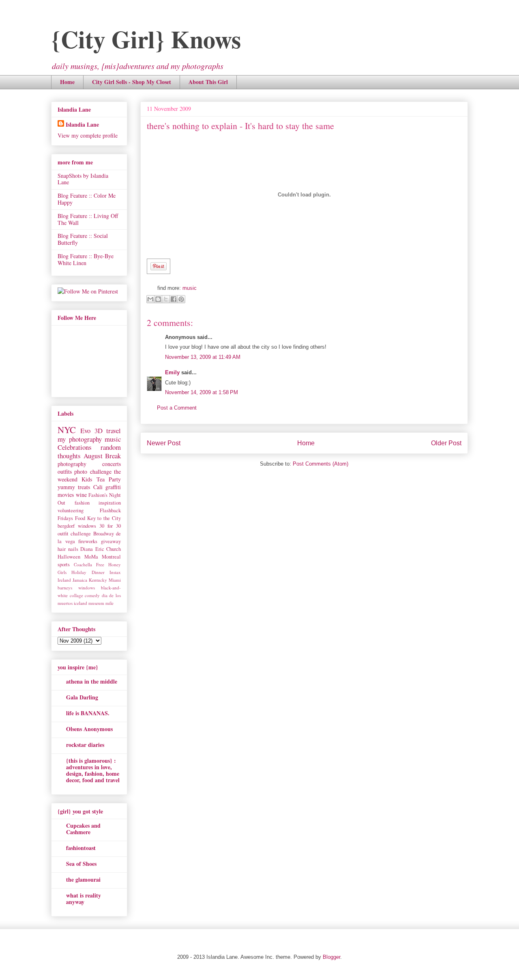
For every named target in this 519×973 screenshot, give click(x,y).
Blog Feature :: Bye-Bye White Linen (86, 259)
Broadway (103, 533)
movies (66, 494)
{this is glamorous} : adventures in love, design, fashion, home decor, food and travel (93, 770)
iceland (80, 603)
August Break (102, 455)
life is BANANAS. (87, 713)
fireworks (87, 541)
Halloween (69, 556)
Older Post (446, 443)
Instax (115, 572)
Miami (115, 580)
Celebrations (75, 447)
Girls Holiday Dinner (81, 572)
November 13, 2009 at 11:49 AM (202, 357)
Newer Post (163, 443)
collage (76, 595)
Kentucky (98, 580)
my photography (80, 439)
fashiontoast (81, 848)
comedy (92, 595)
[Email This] (150, 299)
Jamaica (80, 580)
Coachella (83, 564)
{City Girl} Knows (146, 38)
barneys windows (76, 588)
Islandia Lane (82, 124)
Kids (86, 479)
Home (67, 82)
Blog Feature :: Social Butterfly (83, 239)
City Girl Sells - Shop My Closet (131, 82)
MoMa (91, 556)
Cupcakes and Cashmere (83, 828)
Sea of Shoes (81, 863)
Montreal (111, 556)
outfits (65, 471)
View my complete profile (88, 135)
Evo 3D (91, 430)
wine (81, 494)
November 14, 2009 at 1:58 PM (201, 392)
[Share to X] (166, 299)
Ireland (64, 580)
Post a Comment (177, 408)
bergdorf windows (77, 525)
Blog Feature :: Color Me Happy (87, 199)
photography (72, 464)
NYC (67, 429)
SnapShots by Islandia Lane (83, 179)
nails (73, 549)
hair (62, 549)
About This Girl (208, 82)
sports (64, 564)
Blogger (331, 957)
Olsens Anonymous (89, 729)
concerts (111, 464)
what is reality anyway (83, 898)
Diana (86, 549)
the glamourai (83, 879)
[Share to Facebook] (173, 299)
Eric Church (108, 549)
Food (80, 518)
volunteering (71, 510)
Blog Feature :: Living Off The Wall (88, 219)
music (189, 288)
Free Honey (108, 564)
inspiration (110, 502)
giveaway (111, 541)
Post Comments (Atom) (320, 464)
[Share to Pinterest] (181, 299)
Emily (172, 372)
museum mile (101, 603)
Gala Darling (82, 697)
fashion (82, 502)
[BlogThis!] (158, 299)
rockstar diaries (85, 744)
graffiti (113, 487)
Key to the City (104, 518)
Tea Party (109, 479)
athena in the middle (91, 681)
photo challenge (92, 471)
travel (113, 430)
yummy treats (74, 487)
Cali (98, 487)
